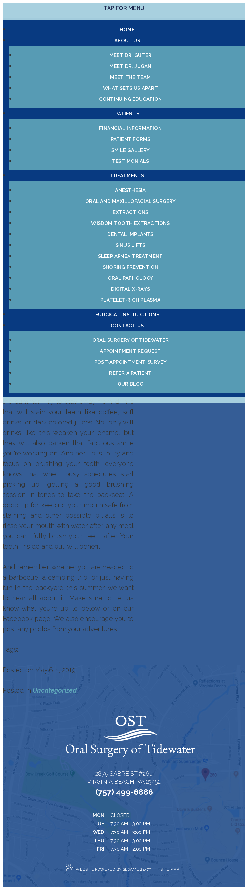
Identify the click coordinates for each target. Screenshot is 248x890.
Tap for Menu (124, 8)
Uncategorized (55, 690)
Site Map (169, 869)
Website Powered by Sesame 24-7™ (114, 869)
